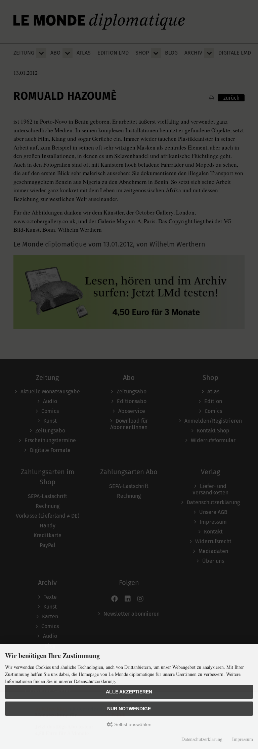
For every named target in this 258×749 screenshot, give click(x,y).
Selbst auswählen (132, 724)
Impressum (242, 739)
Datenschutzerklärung (201, 739)
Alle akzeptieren (129, 691)
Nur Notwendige (129, 708)
